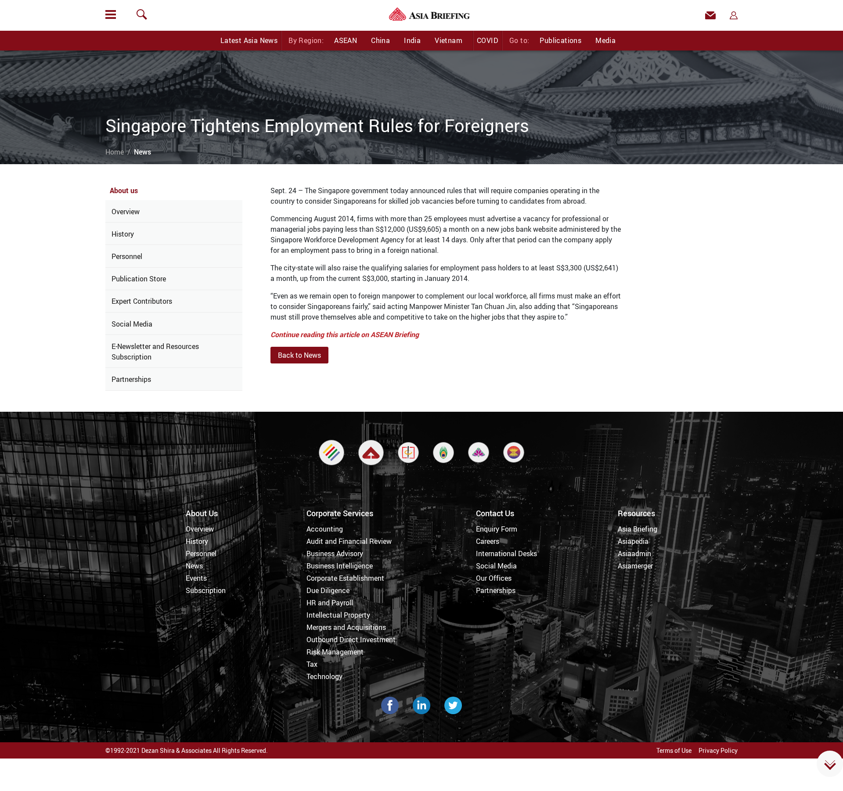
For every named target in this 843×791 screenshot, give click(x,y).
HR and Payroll (329, 603)
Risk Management (335, 652)
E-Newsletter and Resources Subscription (155, 352)
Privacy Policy (718, 750)
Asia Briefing (637, 529)
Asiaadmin (634, 553)
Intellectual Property (338, 615)
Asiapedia (633, 541)
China (380, 40)
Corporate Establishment (345, 578)
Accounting (324, 529)
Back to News (299, 355)
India (412, 40)
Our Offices (494, 578)
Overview (126, 211)
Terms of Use (674, 750)
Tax (311, 664)
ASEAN (345, 40)
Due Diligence (327, 590)
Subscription (206, 590)
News (194, 566)
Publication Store (139, 279)
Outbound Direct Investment (351, 639)
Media (605, 40)
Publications (560, 40)
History (123, 234)
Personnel (127, 256)
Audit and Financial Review (349, 541)
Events (196, 578)
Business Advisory (334, 553)
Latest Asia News (248, 40)
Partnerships (131, 379)
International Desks (506, 553)
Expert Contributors (142, 301)
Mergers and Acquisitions (346, 627)
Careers (487, 541)
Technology (324, 676)
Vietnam (448, 40)
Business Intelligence (339, 566)
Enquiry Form (496, 529)
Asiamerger (635, 566)
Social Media (132, 324)
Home (114, 152)
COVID (487, 40)
